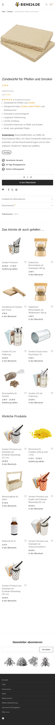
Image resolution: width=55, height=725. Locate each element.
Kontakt (5, 680)
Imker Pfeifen (35, 106)
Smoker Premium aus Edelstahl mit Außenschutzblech (38, 544)
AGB (4, 694)
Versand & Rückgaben (11, 707)
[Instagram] (3, 718)
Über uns (5, 712)
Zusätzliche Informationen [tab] (13, 199)
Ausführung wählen (10, 269)
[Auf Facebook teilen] (8, 190)
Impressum (6, 689)
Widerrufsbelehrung (10, 703)
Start (3, 12)
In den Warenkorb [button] (36, 275)
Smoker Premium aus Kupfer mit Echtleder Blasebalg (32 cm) (38, 499)
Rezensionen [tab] (9, 205)
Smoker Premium (10, 262)
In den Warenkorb (28, 182)
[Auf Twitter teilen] (12, 190)
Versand (7, 94)
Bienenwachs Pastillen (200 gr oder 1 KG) (38, 452)
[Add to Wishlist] (4, 190)
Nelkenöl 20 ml (9, 541)
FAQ (4, 684)
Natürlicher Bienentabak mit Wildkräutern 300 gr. (38, 310)
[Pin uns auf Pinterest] (16, 190)
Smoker (10, 12)
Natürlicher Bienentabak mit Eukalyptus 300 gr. (37, 265)
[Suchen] (48, 4)
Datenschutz (7, 698)
